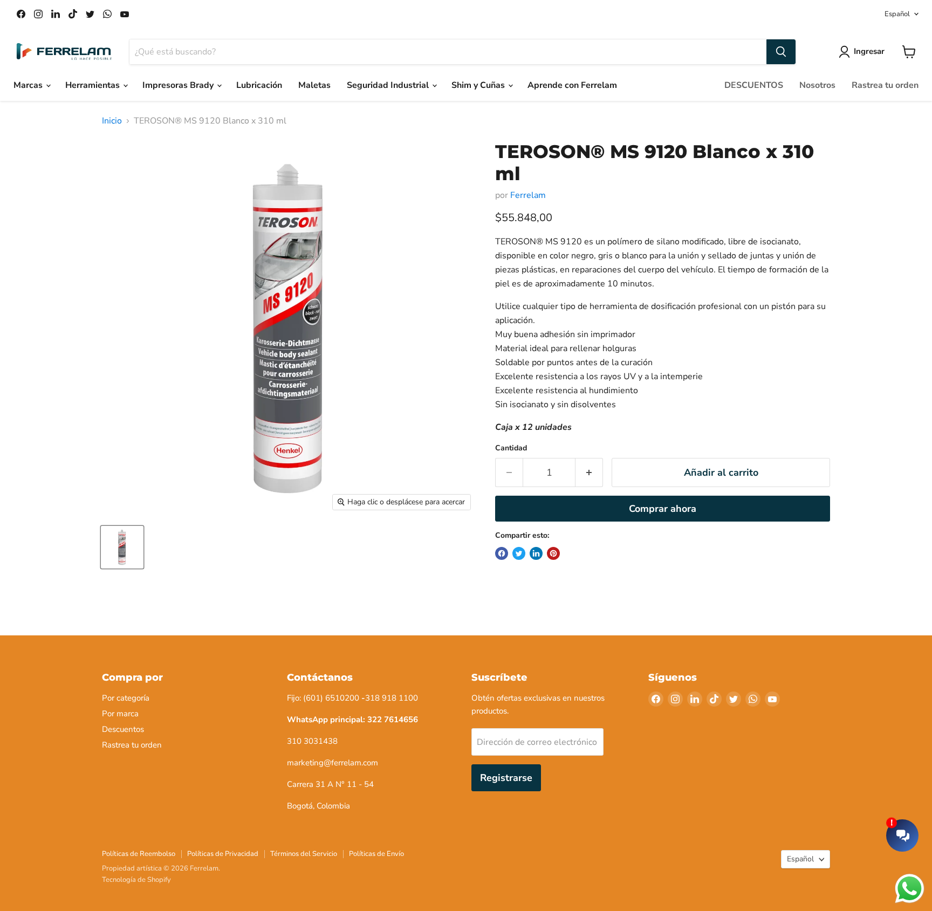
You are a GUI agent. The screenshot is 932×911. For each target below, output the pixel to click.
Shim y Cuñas (479, 85)
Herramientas (93, 85)
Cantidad (511, 448)
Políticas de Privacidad (222, 854)
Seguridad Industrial (389, 85)
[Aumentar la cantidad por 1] (589, 473)
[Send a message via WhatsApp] (910, 889)
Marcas (29, 85)
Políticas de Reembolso (138, 854)
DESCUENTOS (753, 85)
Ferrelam (528, 195)
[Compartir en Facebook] (501, 553)
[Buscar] (781, 51)
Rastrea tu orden (885, 85)
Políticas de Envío (376, 854)
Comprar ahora (662, 508)
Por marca (120, 713)
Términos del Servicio (303, 854)
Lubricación (259, 85)
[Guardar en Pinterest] (553, 553)
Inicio (112, 121)
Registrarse (506, 777)
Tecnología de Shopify (136, 880)
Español (897, 14)
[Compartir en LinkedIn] (536, 553)
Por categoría (125, 698)
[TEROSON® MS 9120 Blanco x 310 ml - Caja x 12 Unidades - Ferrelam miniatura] (122, 547)
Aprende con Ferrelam (572, 85)
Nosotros (817, 85)
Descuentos (123, 729)
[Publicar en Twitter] (518, 553)
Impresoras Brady (179, 85)
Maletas (314, 85)
